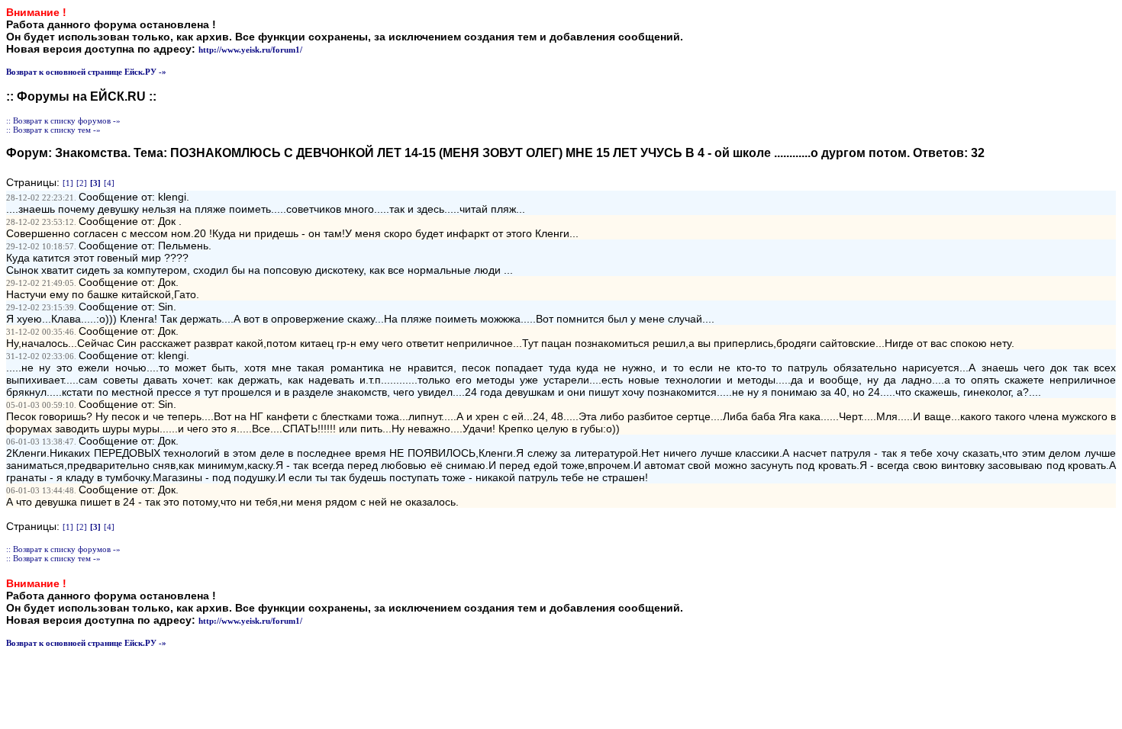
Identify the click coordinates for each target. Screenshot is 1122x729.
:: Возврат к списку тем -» (53, 129)
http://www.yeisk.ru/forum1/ (250, 49)
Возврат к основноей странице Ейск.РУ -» (86, 71)
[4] (109, 183)
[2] (81, 183)
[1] (68, 183)
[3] (95, 183)
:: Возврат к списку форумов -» (63, 120)
